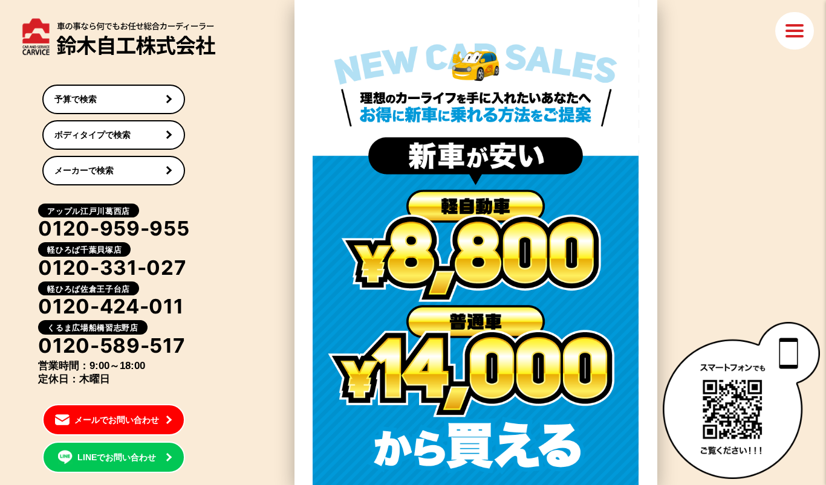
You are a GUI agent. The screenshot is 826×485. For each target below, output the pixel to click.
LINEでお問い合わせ (116, 457)
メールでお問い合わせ (116, 420)
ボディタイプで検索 (92, 135)
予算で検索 (75, 99)
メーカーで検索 (84, 170)
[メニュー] (794, 30)
